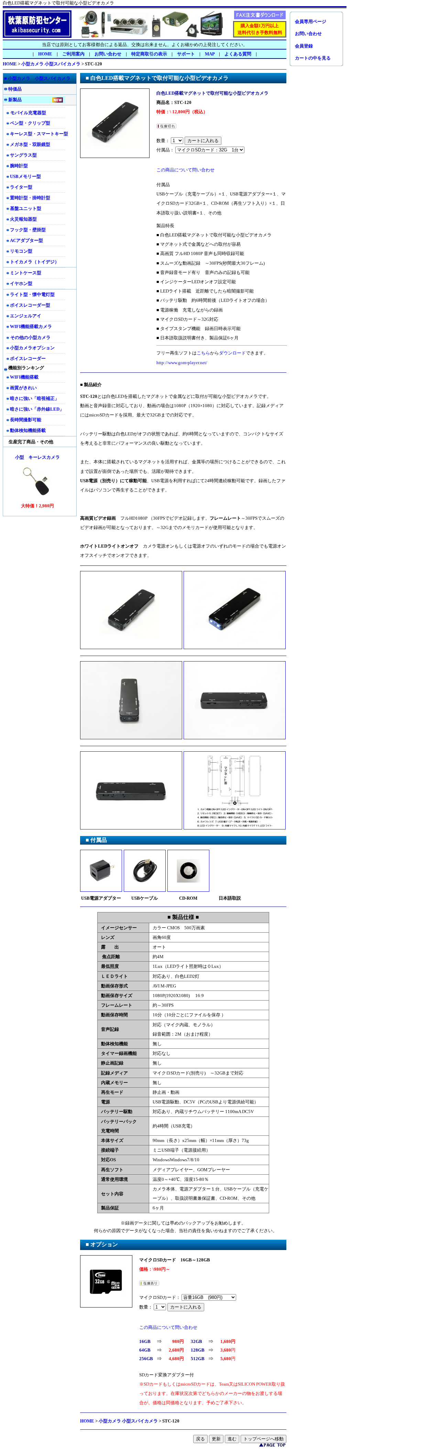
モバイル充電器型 (28, 112)
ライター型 (21, 187)
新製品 (15, 99)
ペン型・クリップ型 (30, 123)
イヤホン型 (21, 283)
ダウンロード (232, 353)
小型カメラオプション (32, 347)
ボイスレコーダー (28, 358)
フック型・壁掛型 (28, 229)
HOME (45, 53)
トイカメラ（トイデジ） (34, 261)
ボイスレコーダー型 (30, 305)
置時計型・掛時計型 (30, 197)
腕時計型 (19, 165)
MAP (209, 53)
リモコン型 (21, 251)
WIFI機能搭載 (24, 377)
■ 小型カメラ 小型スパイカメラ (37, 78)
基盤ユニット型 (25, 208)
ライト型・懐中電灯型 (32, 294)
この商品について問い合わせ (185, 169)
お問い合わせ (108, 53)
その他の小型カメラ (30, 337)
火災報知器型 (23, 219)
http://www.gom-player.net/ (181, 362)
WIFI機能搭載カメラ (31, 326)
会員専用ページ (310, 21)
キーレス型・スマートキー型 (39, 133)
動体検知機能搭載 (28, 430)
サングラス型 (23, 155)
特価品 (15, 89)
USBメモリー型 (25, 176)
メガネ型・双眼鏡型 (30, 144)
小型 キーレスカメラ (37, 457)
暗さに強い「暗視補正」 (34, 398)
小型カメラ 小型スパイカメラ (50, 63)
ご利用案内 (73, 53)
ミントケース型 (25, 272)
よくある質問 (237, 53)
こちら (203, 353)
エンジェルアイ (25, 315)
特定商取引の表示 (149, 53)
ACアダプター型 (26, 240)
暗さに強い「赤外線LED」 (37, 409)
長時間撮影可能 (25, 419)
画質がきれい (23, 387)
